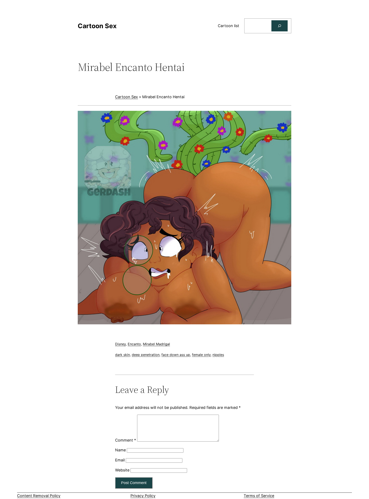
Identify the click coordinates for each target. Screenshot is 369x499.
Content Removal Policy (38, 495)
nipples (218, 355)
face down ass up (175, 355)
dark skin (122, 355)
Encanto (134, 344)
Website (122, 470)
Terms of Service (259, 495)
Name (120, 450)
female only (201, 355)
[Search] (279, 25)
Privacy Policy (142, 495)
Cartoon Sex (126, 97)
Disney (120, 344)
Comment (125, 440)
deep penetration (146, 355)
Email (120, 460)
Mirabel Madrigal (156, 344)
